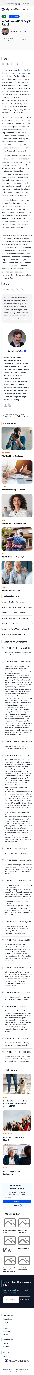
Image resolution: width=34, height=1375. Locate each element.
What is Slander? (23, 1248)
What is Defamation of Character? (8, 1250)
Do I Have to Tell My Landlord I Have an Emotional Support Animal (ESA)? (15, 1103)
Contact (6, 1347)
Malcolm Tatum (17, 31)
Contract (6, 453)
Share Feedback (24, 415)
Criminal (6, 1322)
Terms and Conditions (16, 1372)
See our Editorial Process (11, 415)
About (5, 1344)
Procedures (7, 1319)
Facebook (7, 1356)
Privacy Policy (5, 1372)
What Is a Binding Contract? (13, 489)
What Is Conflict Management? (14, 523)
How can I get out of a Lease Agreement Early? (9, 1269)
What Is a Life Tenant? (11, 590)
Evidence (6, 1328)
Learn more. (17, 4)
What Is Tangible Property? (13, 557)
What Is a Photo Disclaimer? (13, 456)
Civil (3, 554)
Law (3, 520)
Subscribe (17, 1201)
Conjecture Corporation (21, 1369)
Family (4, 587)
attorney (22, 73)
